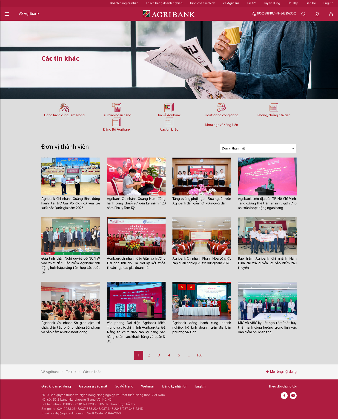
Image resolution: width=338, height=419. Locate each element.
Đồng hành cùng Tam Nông (64, 115)
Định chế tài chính (202, 3)
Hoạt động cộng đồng (221, 115)
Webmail (147, 386)
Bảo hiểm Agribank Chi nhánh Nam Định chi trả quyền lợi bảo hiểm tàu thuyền (267, 263)
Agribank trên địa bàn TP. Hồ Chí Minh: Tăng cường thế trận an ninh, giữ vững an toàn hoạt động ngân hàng (267, 203)
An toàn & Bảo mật (93, 386)
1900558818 (265, 13)
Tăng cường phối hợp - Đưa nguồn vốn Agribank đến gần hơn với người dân (201, 201)
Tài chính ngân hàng (116, 115)
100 (199, 355)
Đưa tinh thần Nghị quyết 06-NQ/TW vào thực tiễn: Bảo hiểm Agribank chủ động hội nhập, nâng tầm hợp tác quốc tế (70, 265)
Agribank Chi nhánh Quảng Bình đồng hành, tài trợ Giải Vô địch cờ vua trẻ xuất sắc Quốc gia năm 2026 (70, 203)
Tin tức (251, 3)
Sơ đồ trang (124, 386)
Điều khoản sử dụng (56, 386)
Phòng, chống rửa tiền (273, 115)
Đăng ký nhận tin (174, 386)
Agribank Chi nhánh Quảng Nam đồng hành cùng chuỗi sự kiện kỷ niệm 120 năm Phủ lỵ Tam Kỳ (136, 203)
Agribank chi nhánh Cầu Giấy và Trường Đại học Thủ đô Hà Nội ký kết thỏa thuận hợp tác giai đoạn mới (136, 263)
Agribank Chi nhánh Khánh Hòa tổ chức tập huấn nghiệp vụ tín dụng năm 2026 (201, 261)
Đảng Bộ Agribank (116, 130)
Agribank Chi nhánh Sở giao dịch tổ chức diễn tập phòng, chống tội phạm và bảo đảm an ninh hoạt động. (70, 327)
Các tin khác (169, 130)
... (189, 355)
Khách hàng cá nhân (124, 3)
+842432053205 (286, 13)
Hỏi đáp (293, 3)
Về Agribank (231, 3)
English (328, 3)
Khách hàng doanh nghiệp (164, 3)
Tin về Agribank (169, 115)
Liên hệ (311, 3)
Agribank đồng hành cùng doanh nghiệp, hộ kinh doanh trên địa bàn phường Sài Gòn (201, 327)
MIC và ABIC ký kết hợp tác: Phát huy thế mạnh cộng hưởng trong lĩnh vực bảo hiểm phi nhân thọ (267, 327)
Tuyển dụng (272, 3)
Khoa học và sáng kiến (221, 125)
